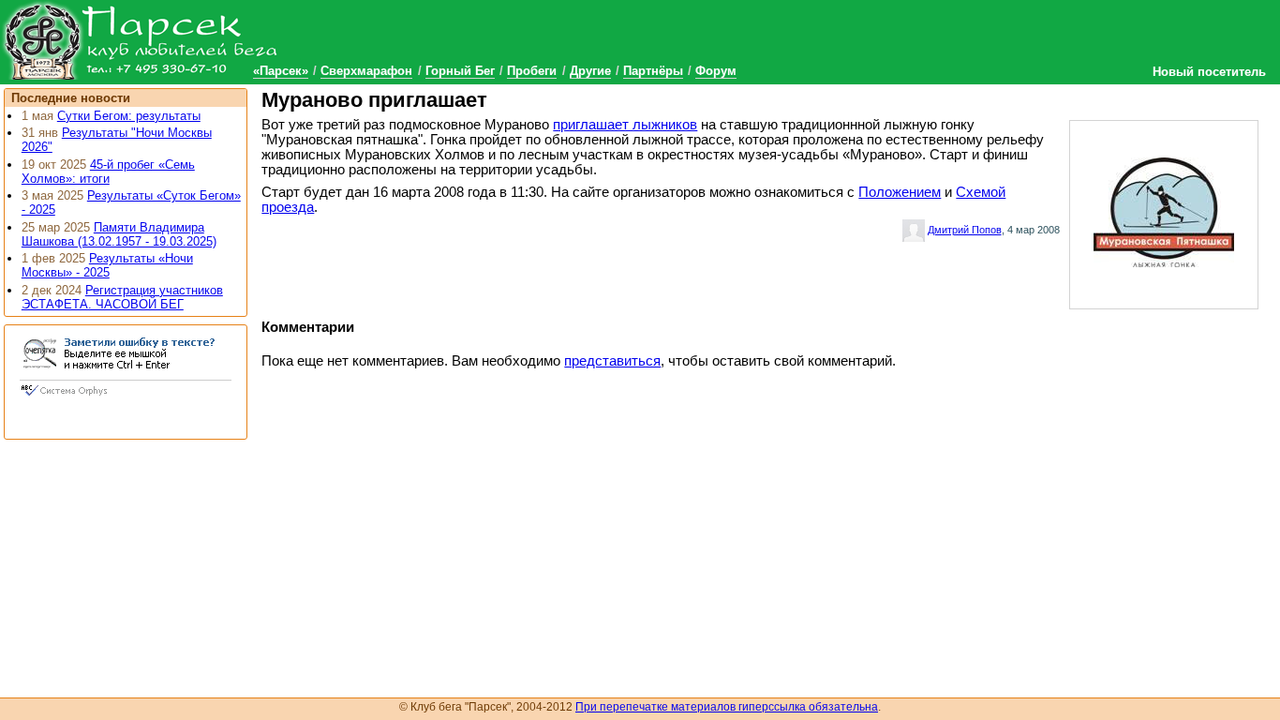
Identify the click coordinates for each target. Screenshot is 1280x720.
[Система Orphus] (125, 397)
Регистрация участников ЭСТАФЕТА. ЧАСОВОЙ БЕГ (122, 297)
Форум (716, 71)
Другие (590, 71)
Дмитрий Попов (965, 229)
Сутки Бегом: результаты (129, 116)
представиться (612, 360)
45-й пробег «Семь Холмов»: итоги (108, 172)
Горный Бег (460, 71)
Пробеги (532, 71)
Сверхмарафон (366, 71)
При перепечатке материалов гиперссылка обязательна (726, 706)
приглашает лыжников (625, 124)
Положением (899, 192)
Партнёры (653, 71)
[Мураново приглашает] (1164, 210)
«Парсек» (280, 71)
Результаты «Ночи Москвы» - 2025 (107, 265)
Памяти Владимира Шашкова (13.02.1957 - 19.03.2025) (119, 234)
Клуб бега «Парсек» (140, 40)
